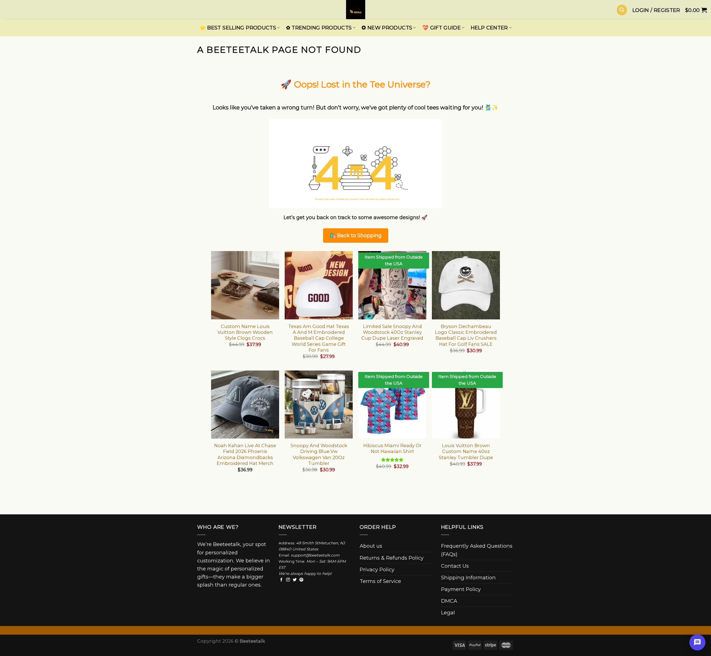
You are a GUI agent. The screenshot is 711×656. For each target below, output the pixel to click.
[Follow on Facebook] (281, 580)
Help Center (489, 27)
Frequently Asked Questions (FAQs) (476, 550)
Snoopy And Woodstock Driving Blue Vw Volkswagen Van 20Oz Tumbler (319, 454)
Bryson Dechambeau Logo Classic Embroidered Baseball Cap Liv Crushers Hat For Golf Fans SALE (466, 335)
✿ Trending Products (319, 27)
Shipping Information (468, 577)
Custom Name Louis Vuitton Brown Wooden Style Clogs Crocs (245, 332)
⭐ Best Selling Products (237, 27)
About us (371, 546)
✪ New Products (387, 27)
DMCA (449, 601)
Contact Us (455, 566)
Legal (448, 612)
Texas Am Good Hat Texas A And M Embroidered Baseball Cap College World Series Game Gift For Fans (318, 338)
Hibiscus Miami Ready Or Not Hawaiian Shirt (392, 448)
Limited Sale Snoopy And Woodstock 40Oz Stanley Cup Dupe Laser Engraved (392, 332)
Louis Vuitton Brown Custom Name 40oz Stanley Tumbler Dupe (466, 451)
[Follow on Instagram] (288, 580)
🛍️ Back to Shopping (356, 235)
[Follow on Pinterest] (301, 580)
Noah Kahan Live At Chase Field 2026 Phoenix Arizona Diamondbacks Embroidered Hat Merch (245, 454)
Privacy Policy (377, 569)
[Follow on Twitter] (295, 580)
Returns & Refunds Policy (392, 558)
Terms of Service (380, 581)
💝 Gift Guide (441, 27)
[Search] (622, 10)
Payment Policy (461, 589)
